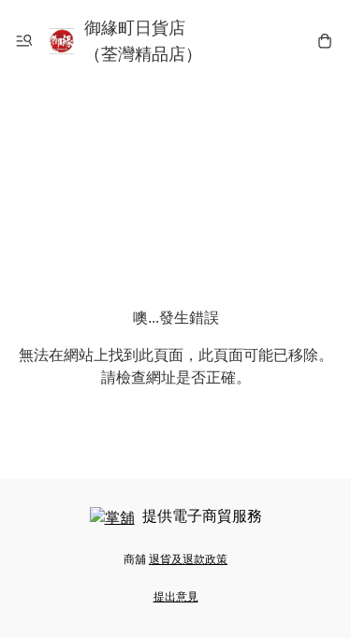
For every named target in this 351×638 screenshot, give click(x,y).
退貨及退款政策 (188, 559)
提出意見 (176, 596)
